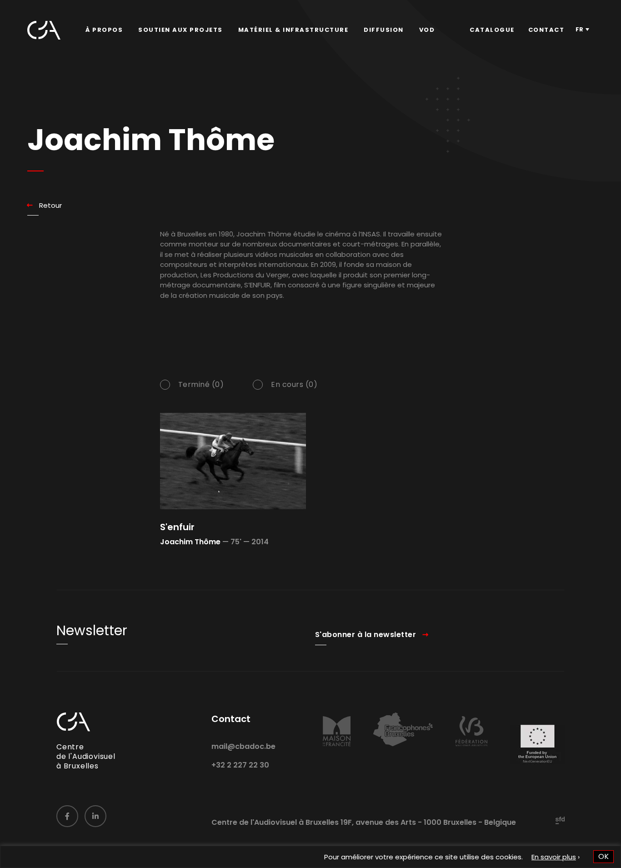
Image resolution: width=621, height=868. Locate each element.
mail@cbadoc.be (243, 746)
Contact (546, 29)
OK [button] (603, 856)
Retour (50, 205)
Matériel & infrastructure (293, 29)
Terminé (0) (201, 385)
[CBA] (43, 30)
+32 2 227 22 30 (240, 765)
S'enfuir (177, 527)
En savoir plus (553, 857)
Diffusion (384, 29)
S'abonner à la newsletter (365, 634)
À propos (104, 29)
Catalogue (492, 29)
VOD (427, 29)
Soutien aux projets (180, 29)
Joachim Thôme (190, 542)
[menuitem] (104, 30)
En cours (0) (294, 385)
